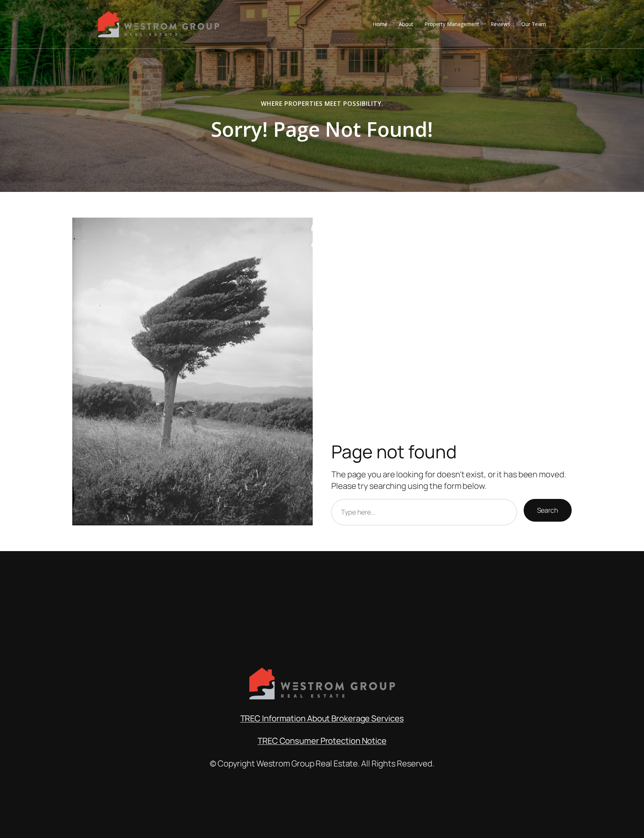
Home (380, 24)
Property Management (451, 24)
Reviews (500, 24)
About (406, 24)
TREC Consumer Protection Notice (322, 740)
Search (547, 510)
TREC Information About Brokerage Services (322, 718)
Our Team (533, 24)
